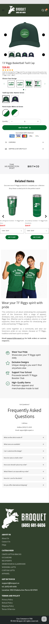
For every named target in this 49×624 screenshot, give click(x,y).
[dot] (23, 89)
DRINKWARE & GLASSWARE (13, 564)
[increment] (38, 121)
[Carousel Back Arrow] (5, 34)
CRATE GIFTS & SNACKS (11, 554)
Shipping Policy (8, 606)
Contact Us (6, 542)
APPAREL (6, 574)
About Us (5, 538)
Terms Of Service (8, 609)
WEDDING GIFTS (9, 567)
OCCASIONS (7, 557)
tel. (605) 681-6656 (9, 587)
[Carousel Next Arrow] (43, 34)
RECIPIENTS (7, 561)
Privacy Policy (7, 600)
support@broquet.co (10, 583)
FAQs (4, 545)
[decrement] (12, 121)
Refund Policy (7, 603)
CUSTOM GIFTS (8, 570)
